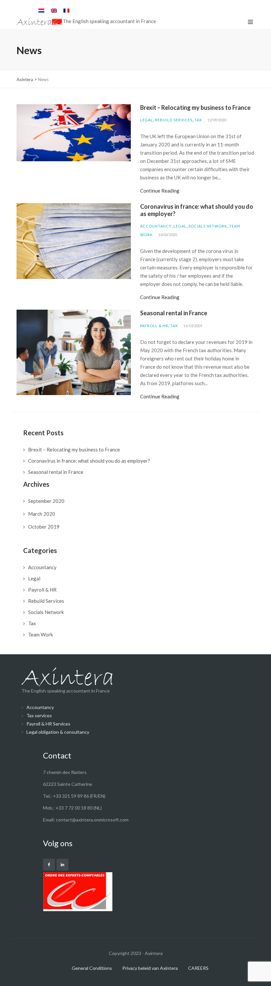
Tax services (39, 715)
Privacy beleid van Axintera (150, 968)
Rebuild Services (173, 120)
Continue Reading (159, 191)
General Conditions (92, 968)
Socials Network (207, 226)
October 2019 (43, 527)
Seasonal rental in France (173, 313)
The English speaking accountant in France (65, 690)
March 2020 (41, 514)
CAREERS (198, 968)
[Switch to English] (54, 10)
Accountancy (156, 226)
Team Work (40, 634)
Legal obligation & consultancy (57, 732)
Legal (146, 120)
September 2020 (46, 501)
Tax (198, 120)
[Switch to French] (66, 10)
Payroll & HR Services (48, 723)
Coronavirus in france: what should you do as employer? (196, 210)
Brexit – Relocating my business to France (195, 107)
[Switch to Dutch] (41, 10)
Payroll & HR (154, 326)
